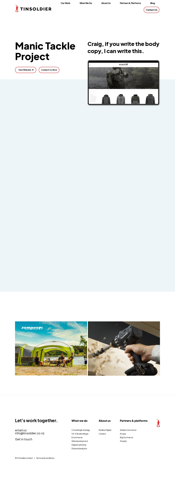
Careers (102, 433)
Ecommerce (77, 437)
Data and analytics (79, 448)
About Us (106, 3)
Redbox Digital (105, 430)
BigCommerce (126, 437)
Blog (152, 3)
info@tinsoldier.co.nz (29, 433)
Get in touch (23, 439)
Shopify (123, 441)
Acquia (123, 433)
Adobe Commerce (128, 430)
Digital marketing (79, 444)
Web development (80, 441)
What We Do (86, 3)
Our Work (65, 3)
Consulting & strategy (81, 430)
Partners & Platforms (130, 3)
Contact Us (151, 9)
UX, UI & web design (80, 433)
